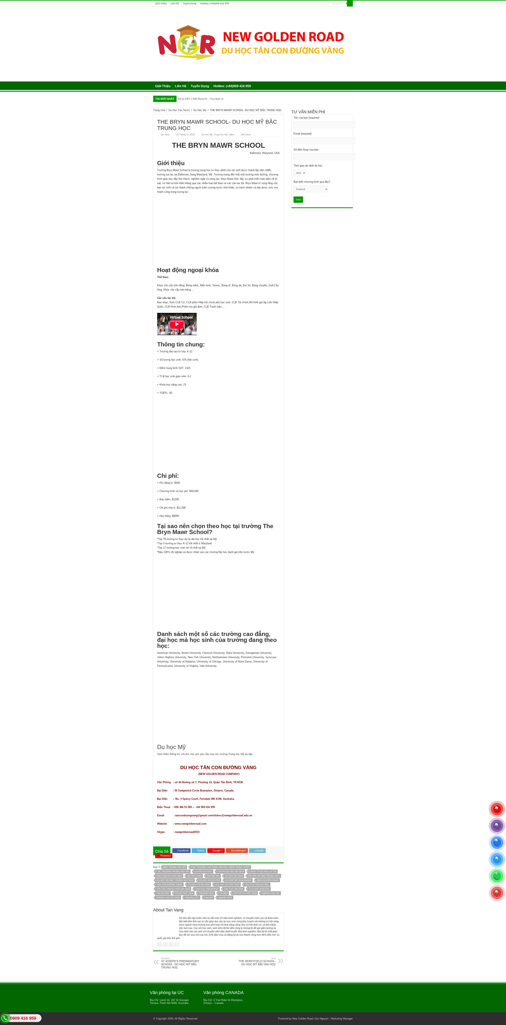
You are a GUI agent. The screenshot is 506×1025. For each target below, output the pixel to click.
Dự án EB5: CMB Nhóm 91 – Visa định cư (200, 98)
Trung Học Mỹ (221, 134)
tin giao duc (206, 893)
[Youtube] (322, 3)
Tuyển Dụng (189, 3)
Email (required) (303, 133)
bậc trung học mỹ (174, 867)
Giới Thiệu (161, 3)
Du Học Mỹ (200, 110)
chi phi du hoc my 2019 (230, 871)
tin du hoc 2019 (184, 893)
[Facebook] (307, 3)
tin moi (223, 893)
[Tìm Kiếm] (350, 4)
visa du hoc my (270, 893)
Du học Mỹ (172, 747)
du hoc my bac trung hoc (264, 876)
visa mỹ (208, 897)
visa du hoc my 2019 (168, 897)
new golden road (267, 880)
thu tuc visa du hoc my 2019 (173, 889)
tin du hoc (163, 893)
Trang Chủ (159, 110)
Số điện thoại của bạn (306, 149)
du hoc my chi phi (209, 880)
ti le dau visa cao (259, 889)
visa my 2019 (225, 897)
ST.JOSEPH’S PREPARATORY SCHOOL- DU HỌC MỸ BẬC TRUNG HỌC (180, 963)
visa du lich (192, 897)
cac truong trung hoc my (173, 871)
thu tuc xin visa (233, 889)
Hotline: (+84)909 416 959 (214, 3)
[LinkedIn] (318, 3)
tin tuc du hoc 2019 (244, 893)
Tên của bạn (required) (306, 117)
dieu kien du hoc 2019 (169, 876)
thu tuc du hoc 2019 (227, 884)
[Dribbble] (314, 3)
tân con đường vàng (169, 884)
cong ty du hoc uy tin (262, 871)
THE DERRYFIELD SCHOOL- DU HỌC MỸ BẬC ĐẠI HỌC (257, 961)
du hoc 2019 (194, 876)
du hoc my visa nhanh (238, 880)
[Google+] (303, 3)
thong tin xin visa (199, 884)
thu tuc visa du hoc (257, 884)
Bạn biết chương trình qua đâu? (312, 181)
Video (231, 134)
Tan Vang (164, 134)
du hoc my (213, 876)
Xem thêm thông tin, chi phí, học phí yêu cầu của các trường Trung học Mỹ (205, 754)
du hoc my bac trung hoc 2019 (175, 880)
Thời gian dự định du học (308, 165)
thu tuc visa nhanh (206, 889)
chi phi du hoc (203, 871)
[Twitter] (311, 3)
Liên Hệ (175, 3)
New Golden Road (302, 1018)
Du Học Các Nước (179, 110)
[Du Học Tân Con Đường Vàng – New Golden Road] (253, 43)
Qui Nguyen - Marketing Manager (334, 1018)
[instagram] (326, 3)
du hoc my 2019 (234, 876)
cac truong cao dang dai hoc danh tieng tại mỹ (220, 867)
